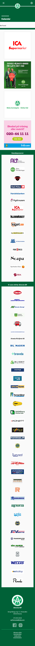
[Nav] (3, 3)
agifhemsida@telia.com (17, 620)
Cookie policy (17, 636)
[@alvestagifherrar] (20, 625)
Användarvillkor (17, 634)
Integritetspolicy (17, 637)
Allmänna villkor (17, 632)
